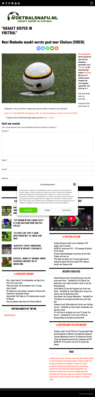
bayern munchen (56, 361)
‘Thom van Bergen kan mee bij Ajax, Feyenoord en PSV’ (73, 339)
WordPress (90, 393)
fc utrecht (83, 363)
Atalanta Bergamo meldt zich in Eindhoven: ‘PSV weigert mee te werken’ (71, 244)
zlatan (51, 379)
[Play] (52, 228)
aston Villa (79, 358)
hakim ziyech (71, 366)
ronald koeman (87, 374)
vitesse (61, 376)
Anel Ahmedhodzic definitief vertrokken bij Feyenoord (73, 334)
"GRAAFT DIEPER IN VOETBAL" (17, 30)
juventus (52, 368)
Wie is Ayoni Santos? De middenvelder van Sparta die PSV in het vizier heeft (25, 281)
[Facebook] (38, 48)
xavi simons (86, 376)
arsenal (67, 358)
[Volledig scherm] (90, 228)
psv (73, 374)
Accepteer (28, 210)
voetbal (66, 376)
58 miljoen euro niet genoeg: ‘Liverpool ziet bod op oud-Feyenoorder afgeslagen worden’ (26, 292)
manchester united (55, 371)
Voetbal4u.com (72, 236)
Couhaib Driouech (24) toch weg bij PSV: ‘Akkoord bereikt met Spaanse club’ (71, 263)
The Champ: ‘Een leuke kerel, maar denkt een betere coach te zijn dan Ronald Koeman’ (72, 283)
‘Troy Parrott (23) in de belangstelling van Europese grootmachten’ (70, 316)
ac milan (52, 358)
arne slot (61, 358)
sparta (51, 376)
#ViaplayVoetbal (47, 113)
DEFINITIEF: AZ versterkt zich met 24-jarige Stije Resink (71, 343)
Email (4, 169)
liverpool (73, 368)
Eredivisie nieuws (25, 274)
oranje (69, 374)
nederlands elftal (55, 374)
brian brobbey (67, 361)
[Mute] (86, 228)
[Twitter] (43, 48)
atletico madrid (88, 358)
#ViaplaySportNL (32, 113)
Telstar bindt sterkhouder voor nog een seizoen (73, 308)
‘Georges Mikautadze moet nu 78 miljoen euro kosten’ (73, 336)
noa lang (64, 374)
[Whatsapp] (48, 48)
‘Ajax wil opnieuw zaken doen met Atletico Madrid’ (24, 301)
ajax (56, 358)
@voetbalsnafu (10, 315)
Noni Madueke (84, 54)
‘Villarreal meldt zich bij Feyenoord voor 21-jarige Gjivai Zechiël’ (24, 287)
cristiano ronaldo (83, 361)
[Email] (52, 48)
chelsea (74, 361)
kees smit (58, 368)
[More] (57, 48)
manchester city (81, 368)
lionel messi (66, 368)
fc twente (76, 363)
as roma (72, 358)
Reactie (5, 131)
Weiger (47, 210)
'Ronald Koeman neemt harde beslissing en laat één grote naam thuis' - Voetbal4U (72, 279)
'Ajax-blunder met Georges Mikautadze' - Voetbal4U (72, 296)
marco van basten (68, 371)
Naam (5, 160)
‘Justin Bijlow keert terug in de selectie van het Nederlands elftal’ (73, 292)
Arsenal (87, 73)
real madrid (78, 374)
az (50, 361)
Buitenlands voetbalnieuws (72, 324)
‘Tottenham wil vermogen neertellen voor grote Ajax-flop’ (72, 300)
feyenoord (52, 366)
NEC (86, 371)
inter (77, 366)
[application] (71, 218)
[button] (74, 184)
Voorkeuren (66, 210)
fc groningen (68, 363)
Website (5, 178)
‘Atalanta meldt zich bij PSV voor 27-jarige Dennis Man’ (73, 331)
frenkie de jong (61, 366)
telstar (56, 376)
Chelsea (81, 67)
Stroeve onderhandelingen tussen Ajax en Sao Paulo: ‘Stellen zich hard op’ (72, 255)
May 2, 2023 (49, 118)
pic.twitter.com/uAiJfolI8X (66, 113)
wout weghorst (77, 376)
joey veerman (83, 366)
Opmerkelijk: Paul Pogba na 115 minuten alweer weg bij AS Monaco (25, 297)
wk (70, 376)
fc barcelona (59, 363)
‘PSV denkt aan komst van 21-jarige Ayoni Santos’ (71, 259)
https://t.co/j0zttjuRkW (14, 113)
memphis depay (80, 371)
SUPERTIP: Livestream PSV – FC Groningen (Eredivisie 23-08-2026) (73, 250)
